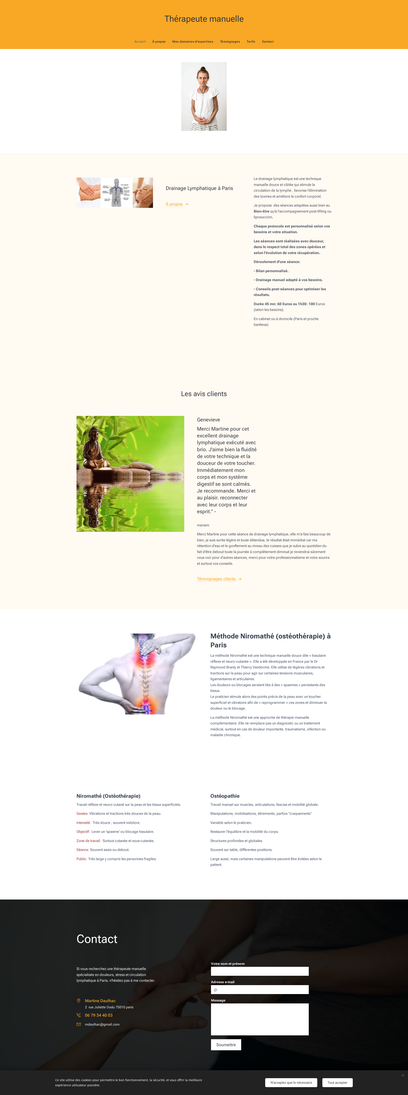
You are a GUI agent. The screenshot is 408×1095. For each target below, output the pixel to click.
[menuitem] (141, 41)
